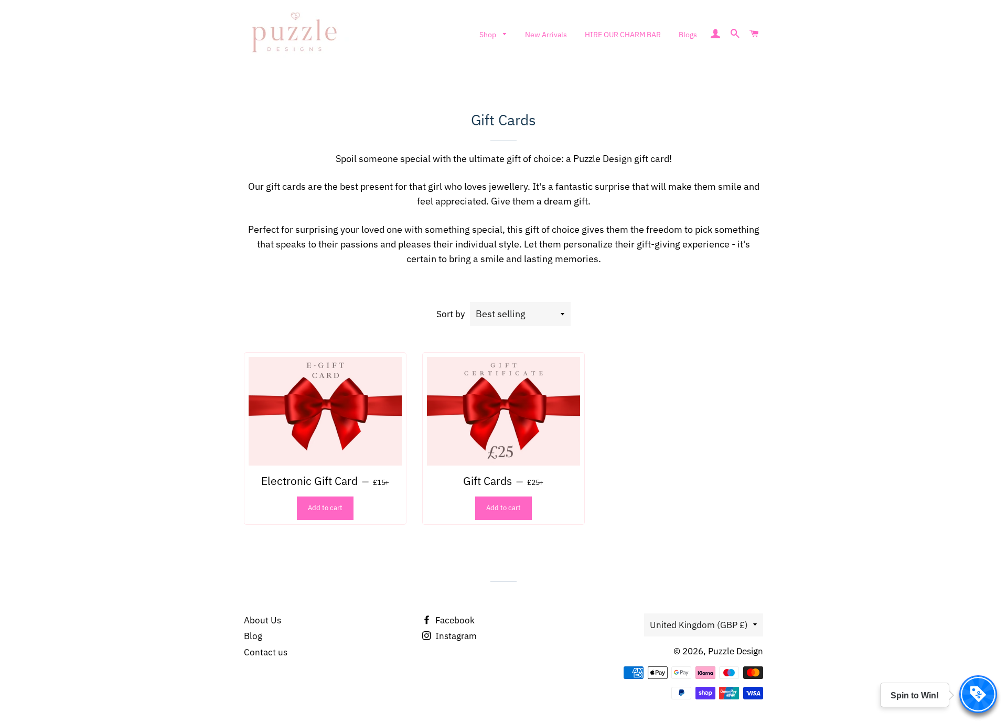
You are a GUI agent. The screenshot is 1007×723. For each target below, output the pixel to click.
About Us (262, 620)
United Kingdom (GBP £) (699, 625)
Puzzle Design (735, 651)
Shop (488, 34)
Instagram (455, 636)
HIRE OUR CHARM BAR (623, 34)
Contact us (265, 652)
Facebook (454, 620)
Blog (253, 636)
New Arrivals (546, 34)
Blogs (688, 34)
